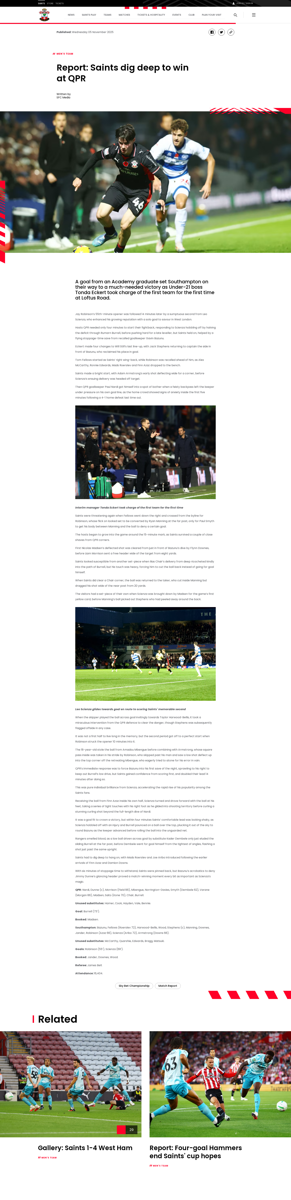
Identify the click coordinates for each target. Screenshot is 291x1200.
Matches (124, 15)
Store (50, 3)
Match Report (167, 986)
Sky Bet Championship (134, 986)
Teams (107, 15)
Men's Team (65, 53)
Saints (41, 3)
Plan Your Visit (211, 15)
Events (176, 15)
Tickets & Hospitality (151, 15)
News (71, 15)
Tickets (59, 3)
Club (191, 15)
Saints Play (89, 15)
